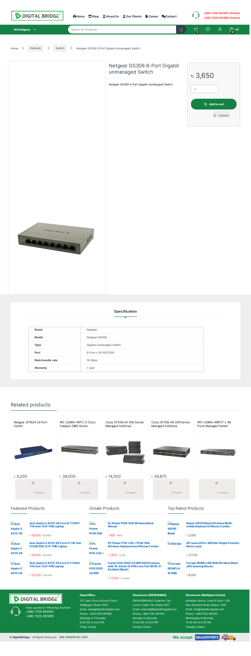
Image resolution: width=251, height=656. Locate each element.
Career (153, 16)
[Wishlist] (208, 29)
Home (80, 16)
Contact (171, 16)
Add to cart (216, 104)
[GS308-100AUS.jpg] (56, 235)
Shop (95, 16)
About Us (112, 16)
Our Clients (133, 16)
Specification (125, 311)
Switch (60, 48)
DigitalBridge (21, 637)
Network (35, 48)
